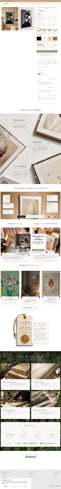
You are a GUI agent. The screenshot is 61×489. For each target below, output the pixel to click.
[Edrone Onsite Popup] (30, 244)
